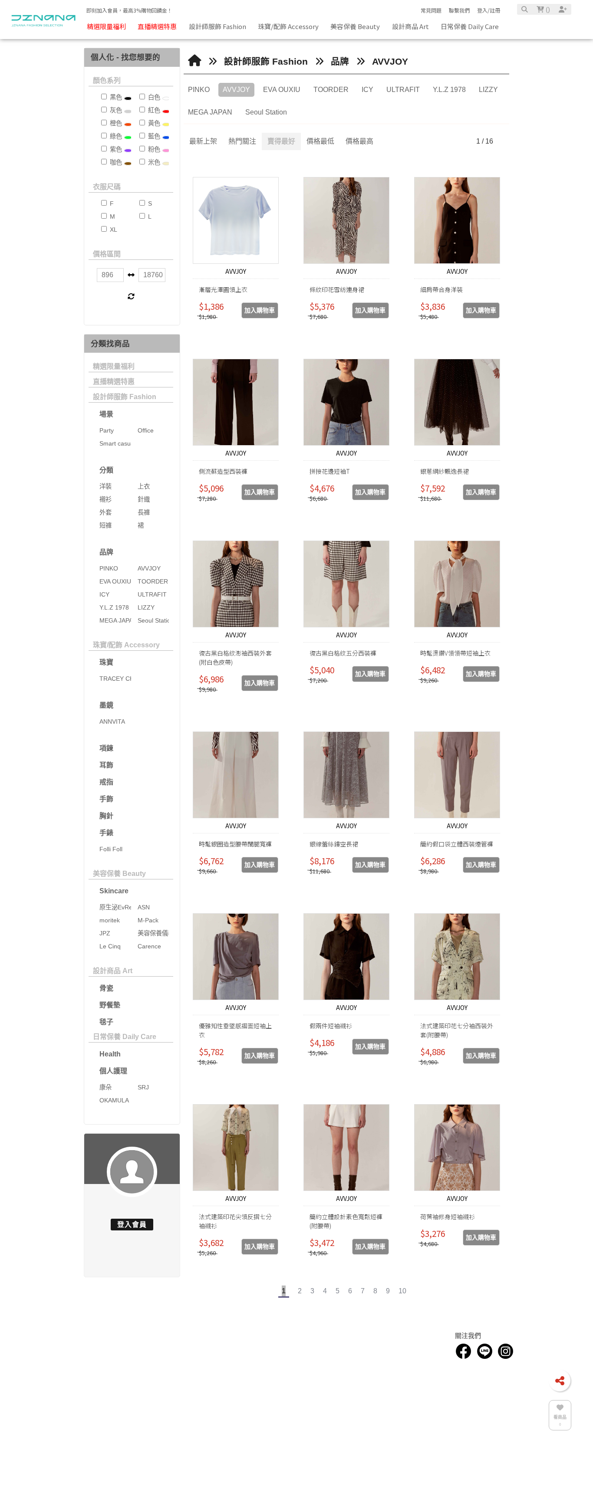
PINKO (199, 89)
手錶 (106, 832)
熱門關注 (242, 141)
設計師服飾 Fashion (124, 396)
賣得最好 (281, 141)
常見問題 (431, 10)
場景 (106, 414)
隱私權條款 (396, 1382)
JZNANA (265, 1422)
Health (110, 1054)
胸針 (106, 816)
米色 (153, 162)
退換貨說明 (396, 1372)
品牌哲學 (94, 1375)
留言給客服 (396, 1392)
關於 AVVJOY (170, 1365)
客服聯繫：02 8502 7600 (284, 1361)
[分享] (559, 1380)
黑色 (115, 97)
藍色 (153, 136)
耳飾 (106, 765)
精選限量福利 (114, 366)
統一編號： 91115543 (280, 1412)
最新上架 (203, 141)
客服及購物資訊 (405, 1348)
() (547, 9)
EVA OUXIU (281, 89)
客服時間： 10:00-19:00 (283, 1392)
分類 (106, 470)
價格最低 (320, 141)
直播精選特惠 (114, 381)
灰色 (115, 110)
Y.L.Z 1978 (449, 89)
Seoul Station (266, 112)
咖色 (115, 162)
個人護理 (113, 1071)
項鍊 (106, 748)
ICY (367, 89)
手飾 (106, 799)
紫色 (115, 149)
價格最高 (359, 141)
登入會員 (132, 1224)
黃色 (153, 123)
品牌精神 (94, 1385)
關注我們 (468, 1348)
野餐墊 (109, 1005)
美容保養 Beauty (119, 873)
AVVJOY (390, 61)
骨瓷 (106, 988)
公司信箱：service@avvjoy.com (292, 1372)
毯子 (106, 1022)
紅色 (153, 110)
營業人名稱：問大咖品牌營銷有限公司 (299, 1402)
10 (402, 1291)
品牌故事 (94, 1365)
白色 (153, 97)
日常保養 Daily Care (124, 1036)
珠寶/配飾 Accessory (126, 645)
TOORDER (331, 89)
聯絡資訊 (267, 1348)
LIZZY (488, 89)
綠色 (115, 136)
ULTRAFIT (403, 89)
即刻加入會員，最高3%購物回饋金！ (129, 10)
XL (112, 229)
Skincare (113, 891)
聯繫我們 (459, 10)
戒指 (106, 782)
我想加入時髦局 (401, 1361)
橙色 (115, 123)
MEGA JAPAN (210, 112)
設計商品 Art (112, 970)
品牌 (106, 552)
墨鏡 (106, 705)
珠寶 (106, 662)
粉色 (153, 149)
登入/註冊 (488, 10)
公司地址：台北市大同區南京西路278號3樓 (305, 1382)
